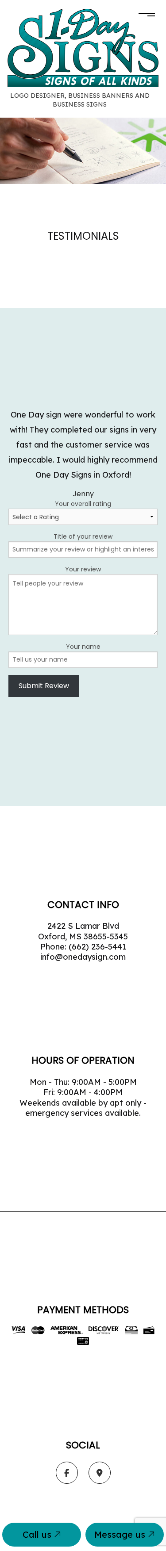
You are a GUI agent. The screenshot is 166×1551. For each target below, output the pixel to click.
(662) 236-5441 (97, 947)
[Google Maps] (100, 1473)
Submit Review (44, 686)
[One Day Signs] (83, 47)
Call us (38, 1534)
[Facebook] (67, 1473)
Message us (121, 1534)
